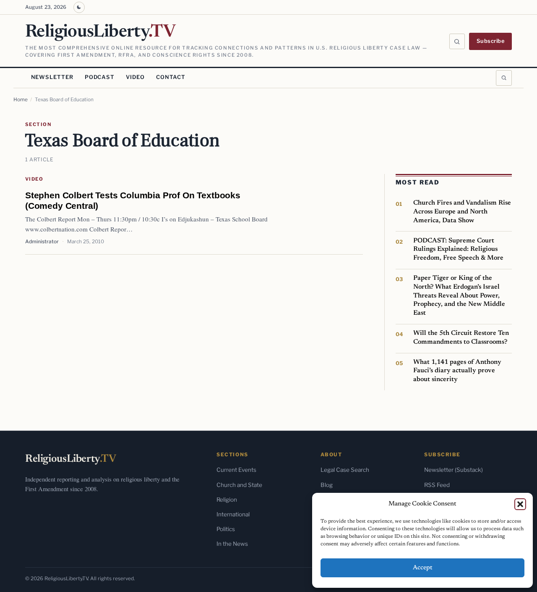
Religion (226, 499)
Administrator (42, 242)
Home (20, 100)
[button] (520, 504)
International (233, 514)
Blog (327, 484)
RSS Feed (437, 484)
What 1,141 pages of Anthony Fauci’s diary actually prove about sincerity (457, 371)
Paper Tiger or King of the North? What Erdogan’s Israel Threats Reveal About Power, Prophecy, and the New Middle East (459, 295)
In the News (232, 543)
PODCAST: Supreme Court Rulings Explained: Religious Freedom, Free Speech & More (458, 249)
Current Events (236, 469)
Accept (423, 568)
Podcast (100, 77)
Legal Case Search (345, 469)
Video (135, 77)
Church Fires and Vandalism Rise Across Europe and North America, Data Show (462, 212)
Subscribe (491, 41)
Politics (225, 529)
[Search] (457, 42)
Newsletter (52, 77)
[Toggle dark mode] (79, 7)
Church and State (239, 484)
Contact (170, 77)
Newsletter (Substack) (453, 469)
